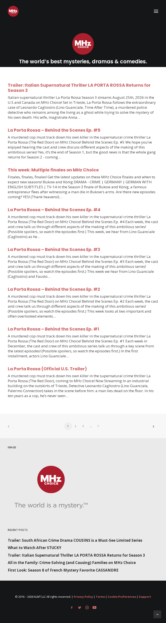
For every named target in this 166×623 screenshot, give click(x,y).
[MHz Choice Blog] (13, 11)
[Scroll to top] (157, 614)
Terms (100, 597)
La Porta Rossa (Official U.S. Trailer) (47, 369)
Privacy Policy (83, 597)
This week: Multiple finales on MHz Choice (53, 170)
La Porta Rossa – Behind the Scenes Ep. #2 (54, 289)
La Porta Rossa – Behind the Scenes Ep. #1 (53, 329)
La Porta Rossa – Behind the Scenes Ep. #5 (54, 130)
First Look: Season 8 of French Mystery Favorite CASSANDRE (63, 570)
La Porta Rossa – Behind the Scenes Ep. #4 (54, 210)
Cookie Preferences (122, 597)
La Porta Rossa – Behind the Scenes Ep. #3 (54, 249)
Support (145, 597)
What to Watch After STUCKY (34, 547)
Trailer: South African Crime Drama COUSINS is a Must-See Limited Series (75, 540)
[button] (156, 11)
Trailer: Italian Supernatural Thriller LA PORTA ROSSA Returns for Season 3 (79, 87)
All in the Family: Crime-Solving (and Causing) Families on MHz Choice (72, 562)
